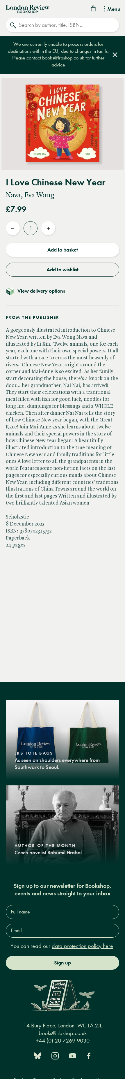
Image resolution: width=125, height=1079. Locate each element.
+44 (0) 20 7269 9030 (63, 1040)
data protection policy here (82, 946)
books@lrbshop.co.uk (63, 58)
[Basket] (93, 9)
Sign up (62, 962)
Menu (113, 9)
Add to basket (62, 250)
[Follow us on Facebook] (88, 1055)
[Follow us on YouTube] (72, 1055)
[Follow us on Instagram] (55, 1055)
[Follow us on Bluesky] (37, 1055)
